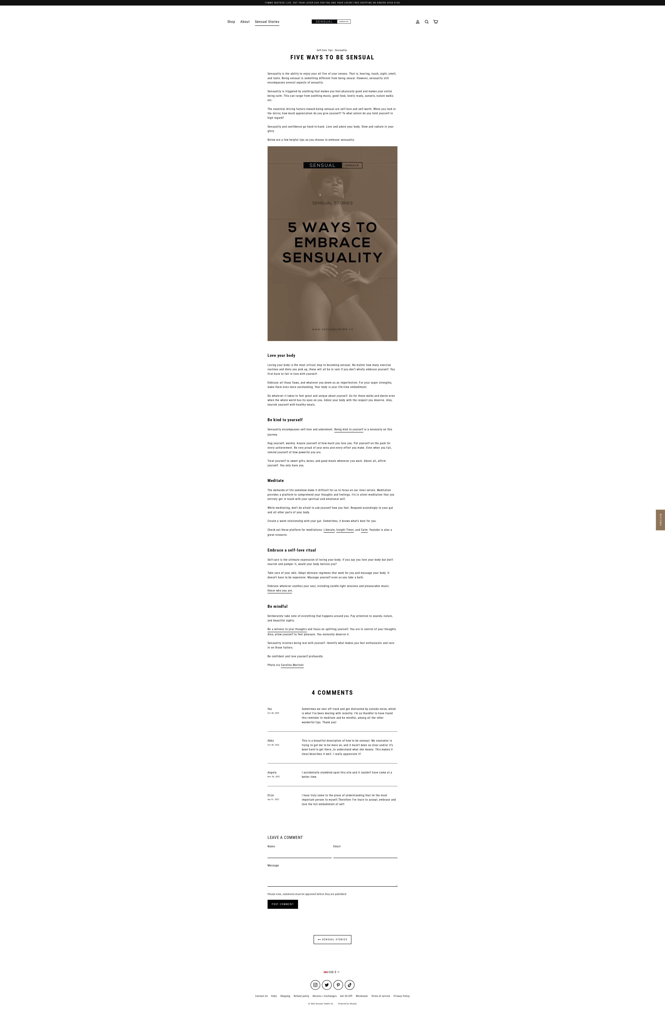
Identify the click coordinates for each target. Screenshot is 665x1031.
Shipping (285, 996)
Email (337, 846)
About (245, 22)
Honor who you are (280, 590)
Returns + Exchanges (325, 996)
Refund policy (301, 996)
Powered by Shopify (347, 1004)
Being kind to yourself (348, 429)
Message (273, 865)
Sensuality (341, 50)
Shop (231, 22)
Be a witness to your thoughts (287, 629)
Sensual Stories (267, 22)
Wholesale (362, 996)
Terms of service (380, 996)
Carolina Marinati (292, 665)
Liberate (329, 529)
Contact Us (261, 996)
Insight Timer (345, 529)
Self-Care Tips (325, 50)
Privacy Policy (402, 996)
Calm (364, 529)
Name (271, 846)
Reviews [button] (660, 520)
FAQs (274, 996)
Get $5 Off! (346, 996)
